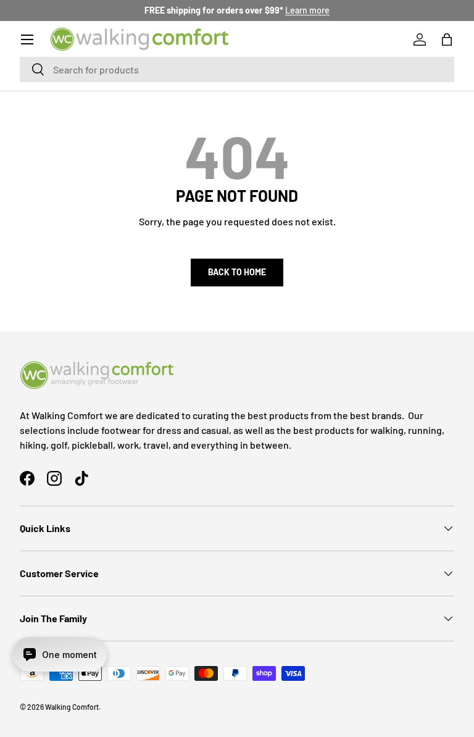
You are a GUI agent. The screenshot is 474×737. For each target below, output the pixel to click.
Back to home (237, 272)
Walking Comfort (72, 706)
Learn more (307, 10)
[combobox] (237, 69)
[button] (446, 39)
